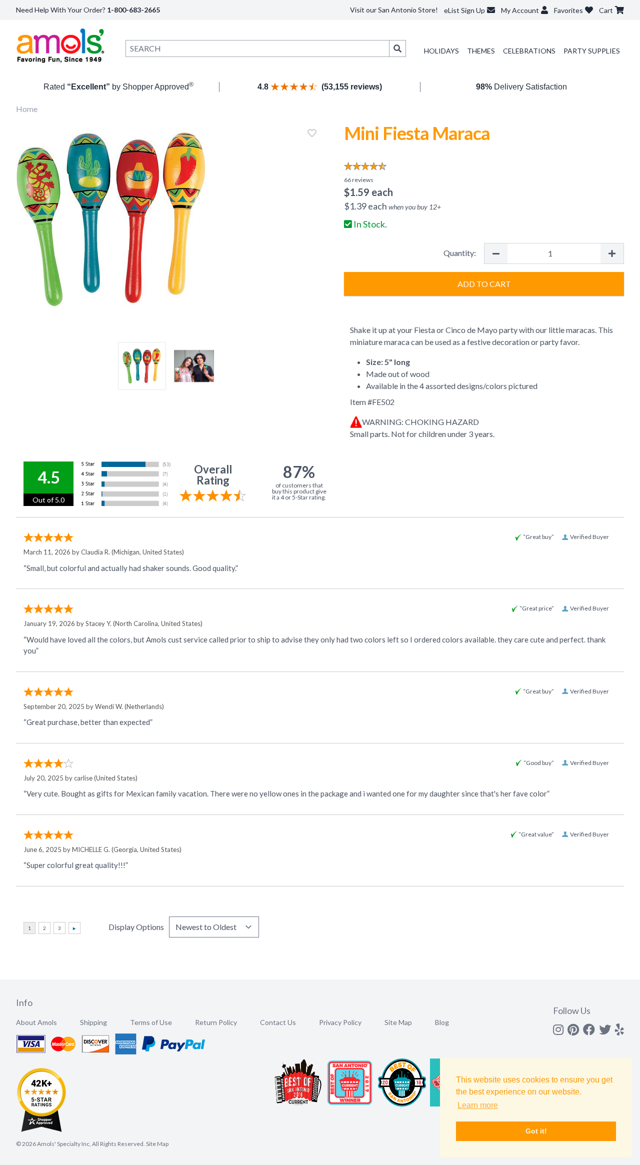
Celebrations (529, 50)
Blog (442, 1022)
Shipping (93, 1022)
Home (27, 109)
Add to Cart (484, 283)
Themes (481, 50)
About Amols (36, 1022)
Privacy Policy (340, 1022)
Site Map (398, 1022)
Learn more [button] (478, 1105)
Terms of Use (151, 1022)
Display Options (136, 927)
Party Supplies (592, 50)
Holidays (441, 50)
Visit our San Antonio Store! (394, 10)
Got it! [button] (536, 1131)
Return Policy (216, 1022)
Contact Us (278, 1022)
